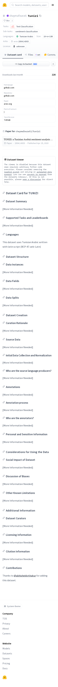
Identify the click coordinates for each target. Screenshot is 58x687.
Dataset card (14, 54)
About (5, 628)
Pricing (6, 663)
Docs (5, 668)
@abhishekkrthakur (25, 575)
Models (6, 648)
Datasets (7, 653)
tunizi (33, 15)
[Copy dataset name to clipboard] (40, 16)
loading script (11, 172)
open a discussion (32, 179)
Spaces (6, 658)
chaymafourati (17, 15)
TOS (4, 618)
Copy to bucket (27, 64)
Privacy (6, 623)
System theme (14, 606)
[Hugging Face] (4, 677)
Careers (6, 633)
